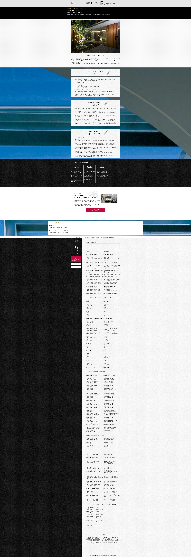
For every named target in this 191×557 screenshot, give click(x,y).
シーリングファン (107, 364)
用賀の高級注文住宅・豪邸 (91, 410)
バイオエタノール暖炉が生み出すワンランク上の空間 (112, 329)
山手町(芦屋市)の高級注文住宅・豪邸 (93, 427)
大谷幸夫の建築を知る (91, 456)
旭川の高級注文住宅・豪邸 (91, 420)
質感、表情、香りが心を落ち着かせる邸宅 (111, 287)
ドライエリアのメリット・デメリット (110, 330)
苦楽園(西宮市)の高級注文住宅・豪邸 (110, 425)
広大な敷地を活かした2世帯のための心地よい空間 (95, 280)
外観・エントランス (107, 349)
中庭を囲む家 (106, 251)
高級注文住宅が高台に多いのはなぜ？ (110, 476)
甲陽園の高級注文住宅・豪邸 (92, 413)
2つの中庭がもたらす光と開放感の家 (110, 282)
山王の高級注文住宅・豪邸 (91, 430)
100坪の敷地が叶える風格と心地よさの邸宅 (95, 274)
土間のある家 (106, 324)
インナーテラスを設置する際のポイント (94, 332)
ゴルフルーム (106, 312)
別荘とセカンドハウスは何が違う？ (93, 473)
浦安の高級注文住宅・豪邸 (91, 376)
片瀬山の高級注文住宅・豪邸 (109, 379)
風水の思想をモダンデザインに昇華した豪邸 (112, 263)
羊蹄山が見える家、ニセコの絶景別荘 (110, 266)
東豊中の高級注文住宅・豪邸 (92, 375)
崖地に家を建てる (90, 518)
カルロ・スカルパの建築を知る (92, 500)
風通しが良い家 (90, 322)
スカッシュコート (90, 364)
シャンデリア (89, 340)
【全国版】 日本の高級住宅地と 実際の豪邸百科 (96, 371)
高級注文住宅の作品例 (91, 242)
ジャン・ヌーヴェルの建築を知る (110, 500)
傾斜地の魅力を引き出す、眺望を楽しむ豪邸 (95, 270)
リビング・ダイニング (91, 350)
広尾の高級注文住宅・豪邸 (108, 388)
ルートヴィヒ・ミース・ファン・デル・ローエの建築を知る (112, 459)
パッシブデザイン (107, 467)
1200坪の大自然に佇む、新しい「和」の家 (94, 272)
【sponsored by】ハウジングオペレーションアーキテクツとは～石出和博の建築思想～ (103, 504)
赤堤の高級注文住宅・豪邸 (108, 406)
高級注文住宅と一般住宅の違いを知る (111, 481)
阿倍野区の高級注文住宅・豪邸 (109, 375)
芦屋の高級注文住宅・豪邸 (91, 417)
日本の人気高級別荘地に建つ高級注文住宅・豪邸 (96, 435)
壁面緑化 (105, 363)
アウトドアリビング (90, 361)
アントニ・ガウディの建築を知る (93, 457)
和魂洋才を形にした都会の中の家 (110, 283)
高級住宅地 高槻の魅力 (91, 382)
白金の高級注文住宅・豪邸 (91, 388)
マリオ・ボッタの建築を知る (92, 497)
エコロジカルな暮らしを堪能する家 (93, 289)
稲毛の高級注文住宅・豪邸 (108, 404)
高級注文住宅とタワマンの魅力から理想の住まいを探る (112, 474)
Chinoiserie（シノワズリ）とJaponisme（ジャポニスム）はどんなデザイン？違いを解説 (95, 465)
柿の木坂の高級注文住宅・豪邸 (92, 393)
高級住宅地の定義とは (91, 482)
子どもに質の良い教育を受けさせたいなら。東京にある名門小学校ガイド (112, 463)
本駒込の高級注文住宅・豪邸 (109, 400)
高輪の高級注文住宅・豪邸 (108, 396)
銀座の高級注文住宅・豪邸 (91, 397)
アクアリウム (106, 340)
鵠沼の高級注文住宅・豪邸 (91, 396)
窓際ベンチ (106, 308)
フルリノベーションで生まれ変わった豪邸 (94, 263)
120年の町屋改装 (90, 514)
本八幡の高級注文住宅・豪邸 (109, 410)
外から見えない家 (107, 255)
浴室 (88, 356)
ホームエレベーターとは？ (92, 333)
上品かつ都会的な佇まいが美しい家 (110, 290)
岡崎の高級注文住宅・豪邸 (91, 411)
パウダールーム (90, 302)
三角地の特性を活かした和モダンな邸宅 (111, 272)
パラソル (105, 339)
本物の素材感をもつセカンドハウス (93, 290)
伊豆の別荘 (89, 446)
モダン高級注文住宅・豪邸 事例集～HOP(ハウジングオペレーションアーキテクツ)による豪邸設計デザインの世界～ (103, 248)
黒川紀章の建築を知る (108, 454)
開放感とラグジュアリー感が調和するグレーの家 (112, 260)
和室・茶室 (106, 351)
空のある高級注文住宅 (91, 337)
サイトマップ (76, 266)
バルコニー (106, 360)
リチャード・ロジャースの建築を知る (93, 488)
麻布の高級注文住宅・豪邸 (108, 386)
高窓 (88, 304)
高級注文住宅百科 (53, 225)
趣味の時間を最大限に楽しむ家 (92, 287)
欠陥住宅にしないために (99, 517)
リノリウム (106, 325)
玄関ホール (89, 308)
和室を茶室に (98, 511)
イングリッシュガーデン (108, 321)
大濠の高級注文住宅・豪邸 (91, 378)
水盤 (105, 311)
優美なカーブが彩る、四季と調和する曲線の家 (112, 268)
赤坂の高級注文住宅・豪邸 (91, 389)
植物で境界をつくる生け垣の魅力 (93, 328)
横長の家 (88, 251)
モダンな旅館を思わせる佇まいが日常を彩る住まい (112, 275)
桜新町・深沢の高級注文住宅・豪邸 (110, 427)
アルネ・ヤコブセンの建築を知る (93, 492)
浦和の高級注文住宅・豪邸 (108, 376)
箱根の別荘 (89, 448)
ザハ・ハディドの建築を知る (109, 456)
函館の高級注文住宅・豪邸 (91, 418)
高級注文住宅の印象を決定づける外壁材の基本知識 (59, 232)
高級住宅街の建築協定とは (92, 462)
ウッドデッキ (106, 315)
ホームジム (89, 324)
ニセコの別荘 (89, 443)
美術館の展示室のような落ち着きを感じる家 (95, 282)
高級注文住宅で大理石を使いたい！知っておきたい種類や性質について (112, 472)
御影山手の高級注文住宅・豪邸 (92, 408)
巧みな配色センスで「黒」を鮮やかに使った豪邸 (94, 266)
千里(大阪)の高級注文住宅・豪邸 (109, 423)
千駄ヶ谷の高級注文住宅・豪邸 (92, 381)
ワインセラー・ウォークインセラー (110, 318)
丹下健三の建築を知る (91, 494)
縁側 (88, 314)
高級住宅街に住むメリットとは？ (93, 476)
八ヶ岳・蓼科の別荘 (90, 445)
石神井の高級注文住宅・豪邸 (92, 406)
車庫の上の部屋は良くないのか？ (90, 512)
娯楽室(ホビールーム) (108, 356)
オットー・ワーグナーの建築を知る (110, 494)
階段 (105, 346)
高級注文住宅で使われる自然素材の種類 (94, 481)
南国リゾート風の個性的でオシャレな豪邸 (94, 260)
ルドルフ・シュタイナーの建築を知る (93, 495)
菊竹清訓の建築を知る (91, 491)
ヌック (105, 314)
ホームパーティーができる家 (109, 254)
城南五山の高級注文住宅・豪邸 (109, 394)
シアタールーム (107, 354)
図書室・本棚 (89, 301)
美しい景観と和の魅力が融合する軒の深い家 (95, 262)
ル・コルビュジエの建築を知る (109, 461)
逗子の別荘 (106, 445)
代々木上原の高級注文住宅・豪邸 (93, 394)
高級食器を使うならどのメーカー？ (110, 468)
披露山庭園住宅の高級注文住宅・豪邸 (110, 420)
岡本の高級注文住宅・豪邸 (108, 374)
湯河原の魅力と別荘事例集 (109, 438)
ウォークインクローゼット (109, 300)
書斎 (88, 353)
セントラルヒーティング (108, 334)
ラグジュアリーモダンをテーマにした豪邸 (111, 258)
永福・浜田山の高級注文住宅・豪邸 (93, 428)
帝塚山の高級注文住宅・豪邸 (92, 421)
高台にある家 (89, 255)
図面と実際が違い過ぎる (99, 510)
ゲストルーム (106, 301)
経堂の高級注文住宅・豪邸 (91, 403)
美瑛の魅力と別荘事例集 (108, 439)
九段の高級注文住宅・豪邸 (108, 430)
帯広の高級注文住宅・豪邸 (108, 418)
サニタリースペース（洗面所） (92, 344)
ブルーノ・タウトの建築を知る (92, 454)
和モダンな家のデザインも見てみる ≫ (76, 181)
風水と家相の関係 (99, 518)
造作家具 (105, 336)
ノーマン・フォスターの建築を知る (110, 489)
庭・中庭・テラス (90, 351)
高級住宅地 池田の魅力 (108, 381)
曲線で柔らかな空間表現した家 (109, 286)
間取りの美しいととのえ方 (109, 484)
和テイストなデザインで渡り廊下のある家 (94, 258)
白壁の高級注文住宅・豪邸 (108, 403)
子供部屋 (105, 353)
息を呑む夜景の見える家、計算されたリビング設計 (112, 271)
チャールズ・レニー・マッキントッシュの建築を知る (59, 230)
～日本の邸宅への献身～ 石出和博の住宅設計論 (95, 508)
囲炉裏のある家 (107, 289)
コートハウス (89, 349)
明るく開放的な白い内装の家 (92, 334)
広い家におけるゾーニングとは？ (110, 332)
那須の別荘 (89, 442)
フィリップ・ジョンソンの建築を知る (110, 492)
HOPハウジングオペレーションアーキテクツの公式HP (95, 210)
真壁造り (88, 312)
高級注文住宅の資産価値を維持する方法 (111, 477)
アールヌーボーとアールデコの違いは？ (94, 470)
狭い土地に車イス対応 (99, 515)
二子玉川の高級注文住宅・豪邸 (109, 401)
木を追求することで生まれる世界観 (93, 484)
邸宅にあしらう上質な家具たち (92, 485)
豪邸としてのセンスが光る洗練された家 (111, 262)
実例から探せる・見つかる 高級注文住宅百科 (103, 555)
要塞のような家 (107, 257)
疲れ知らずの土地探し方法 (109, 485)
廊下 (105, 305)
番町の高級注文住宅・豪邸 (108, 397)
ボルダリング (106, 304)
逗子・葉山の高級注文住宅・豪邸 (109, 414)
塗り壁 (88, 307)
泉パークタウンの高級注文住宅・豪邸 (93, 379)
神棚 (105, 307)
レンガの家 (89, 343)
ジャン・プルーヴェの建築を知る (110, 499)
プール (88, 347)
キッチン (105, 350)
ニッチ (88, 311)
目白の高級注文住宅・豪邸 (91, 401)
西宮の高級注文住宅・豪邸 (91, 425)
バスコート (89, 315)
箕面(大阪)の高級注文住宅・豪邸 (92, 424)
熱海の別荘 (106, 446)
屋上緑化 (88, 363)
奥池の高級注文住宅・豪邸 (108, 421)
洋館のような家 (90, 257)
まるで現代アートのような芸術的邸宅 (111, 293)
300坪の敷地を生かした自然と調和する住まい (95, 277)
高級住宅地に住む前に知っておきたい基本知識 (58, 227)
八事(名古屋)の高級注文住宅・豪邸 (93, 423)
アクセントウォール (107, 302)
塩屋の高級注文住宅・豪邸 (91, 374)
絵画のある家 (89, 305)
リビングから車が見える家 (92, 254)
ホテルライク (106, 343)
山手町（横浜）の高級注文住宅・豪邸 (93, 414)
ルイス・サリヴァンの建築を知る (93, 461)
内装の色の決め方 (90, 520)
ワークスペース (90, 357)
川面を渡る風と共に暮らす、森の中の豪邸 (94, 268)
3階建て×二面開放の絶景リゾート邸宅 (111, 276)
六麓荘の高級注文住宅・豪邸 (109, 424)
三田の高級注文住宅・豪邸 (91, 431)
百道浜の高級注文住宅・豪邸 (92, 404)
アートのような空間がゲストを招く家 (94, 283)
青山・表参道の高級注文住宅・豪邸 (110, 389)
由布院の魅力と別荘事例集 (109, 442)
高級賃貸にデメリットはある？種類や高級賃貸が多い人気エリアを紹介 (112, 465)
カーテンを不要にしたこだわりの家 (110, 280)
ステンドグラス (90, 321)
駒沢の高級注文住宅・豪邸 (108, 408)
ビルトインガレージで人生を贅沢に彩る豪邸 (112, 265)
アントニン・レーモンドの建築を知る (56, 228)
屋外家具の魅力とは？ (108, 470)
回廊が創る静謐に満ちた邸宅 (92, 286)
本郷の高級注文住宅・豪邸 (91, 400)
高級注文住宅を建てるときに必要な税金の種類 (112, 479)
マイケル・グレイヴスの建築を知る (110, 497)
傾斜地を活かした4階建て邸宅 (109, 277)
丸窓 (105, 319)
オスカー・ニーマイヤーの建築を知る (93, 458)
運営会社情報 (76, 263)
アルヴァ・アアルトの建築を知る (110, 488)
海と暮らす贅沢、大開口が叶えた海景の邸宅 (112, 279)
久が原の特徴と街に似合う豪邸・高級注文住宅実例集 (112, 391)
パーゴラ (88, 325)
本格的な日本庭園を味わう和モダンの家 (94, 293)
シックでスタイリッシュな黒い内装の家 (111, 333)
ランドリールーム (107, 361)
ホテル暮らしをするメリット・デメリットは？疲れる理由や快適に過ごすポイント (94, 468)
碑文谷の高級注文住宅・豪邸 (92, 407)
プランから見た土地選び (99, 521)
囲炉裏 (88, 339)
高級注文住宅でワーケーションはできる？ (94, 471)
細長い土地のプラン (90, 516)
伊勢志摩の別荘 (107, 443)
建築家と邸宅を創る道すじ (109, 482)
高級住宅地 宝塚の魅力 (108, 382)
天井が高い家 (106, 322)
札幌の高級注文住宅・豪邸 (108, 417)
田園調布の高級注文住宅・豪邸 (92, 385)
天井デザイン (89, 319)
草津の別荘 (106, 448)
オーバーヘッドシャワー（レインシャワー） (94, 318)
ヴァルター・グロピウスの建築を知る (110, 457)
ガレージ (88, 354)
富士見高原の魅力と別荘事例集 (92, 439)
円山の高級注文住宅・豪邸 (108, 407)
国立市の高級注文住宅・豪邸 (109, 428)
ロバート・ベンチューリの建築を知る (93, 499)
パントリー (89, 360)
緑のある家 (106, 357)
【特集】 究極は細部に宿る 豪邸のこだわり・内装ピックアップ (99, 297)
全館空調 (105, 337)
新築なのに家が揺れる (90, 510)
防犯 (105, 344)
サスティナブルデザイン (91, 367)
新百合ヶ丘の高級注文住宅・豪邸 (110, 411)
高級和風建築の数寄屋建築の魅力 (93, 330)
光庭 (88, 300)
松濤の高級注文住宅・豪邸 (91, 386)
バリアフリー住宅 (99, 512)
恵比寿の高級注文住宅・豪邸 (109, 393)
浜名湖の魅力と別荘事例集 (92, 438)
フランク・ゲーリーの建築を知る (93, 489)
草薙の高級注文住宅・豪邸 (108, 378)
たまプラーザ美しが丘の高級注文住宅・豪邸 (112, 413)
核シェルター (106, 367)
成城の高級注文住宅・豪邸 (108, 385)
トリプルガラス (90, 336)
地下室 (105, 347)
